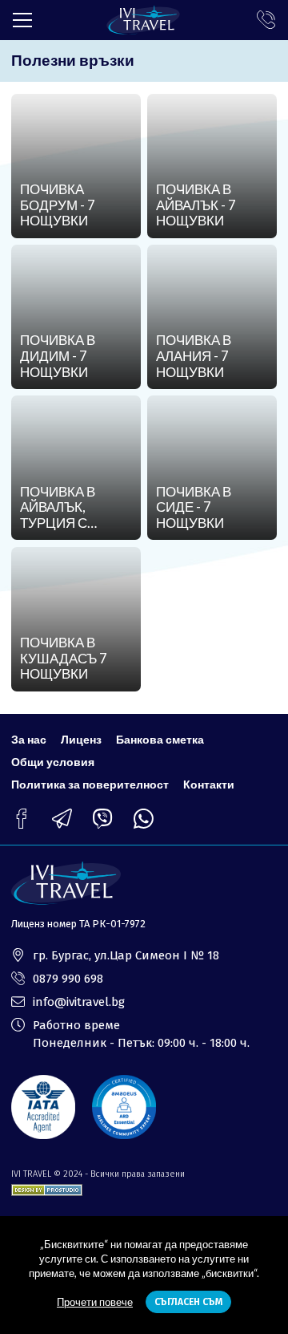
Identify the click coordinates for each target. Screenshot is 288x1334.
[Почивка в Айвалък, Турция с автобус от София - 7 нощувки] (75, 467)
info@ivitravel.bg (79, 1002)
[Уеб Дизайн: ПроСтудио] (46, 1187)
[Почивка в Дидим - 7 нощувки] (75, 317)
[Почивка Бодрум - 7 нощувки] (75, 166)
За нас (28, 739)
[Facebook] (21, 819)
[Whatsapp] (144, 819)
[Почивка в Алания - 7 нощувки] (211, 317)
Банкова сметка (160, 739)
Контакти (208, 784)
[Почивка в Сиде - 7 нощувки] (211, 467)
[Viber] (103, 819)
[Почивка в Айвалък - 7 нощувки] (211, 166)
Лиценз (81, 739)
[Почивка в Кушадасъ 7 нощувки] (75, 619)
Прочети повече (95, 1301)
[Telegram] (62, 819)
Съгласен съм (188, 1302)
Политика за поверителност (90, 784)
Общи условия (52, 761)
